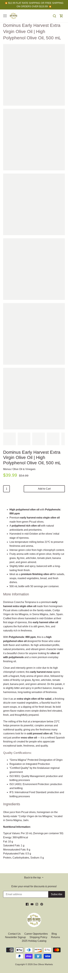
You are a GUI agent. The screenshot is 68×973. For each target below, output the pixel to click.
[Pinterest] (41, 904)
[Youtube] (32, 904)
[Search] (54, 16)
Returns (55, 937)
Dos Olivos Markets (43, 964)
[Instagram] (36, 904)
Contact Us (14, 933)
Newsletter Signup (15, 937)
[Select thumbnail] (9, 439)
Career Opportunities (36, 933)
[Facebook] (27, 904)
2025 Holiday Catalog (34, 941)
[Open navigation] (5, 16)
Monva (7, 469)
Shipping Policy (38, 937)
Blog (54, 933)
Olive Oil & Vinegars (24, 469)
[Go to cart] (61, 16)
